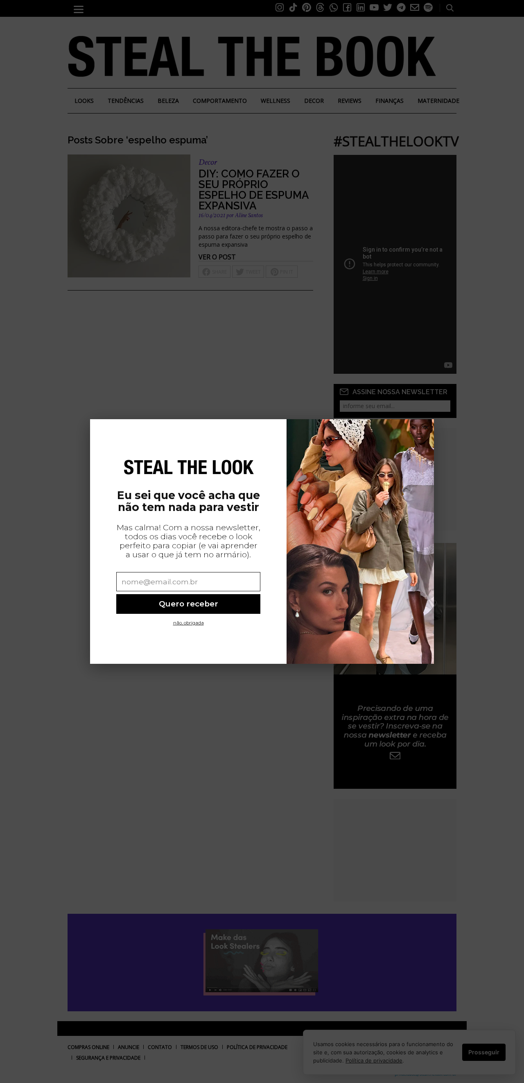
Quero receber (188, 603)
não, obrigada (188, 623)
